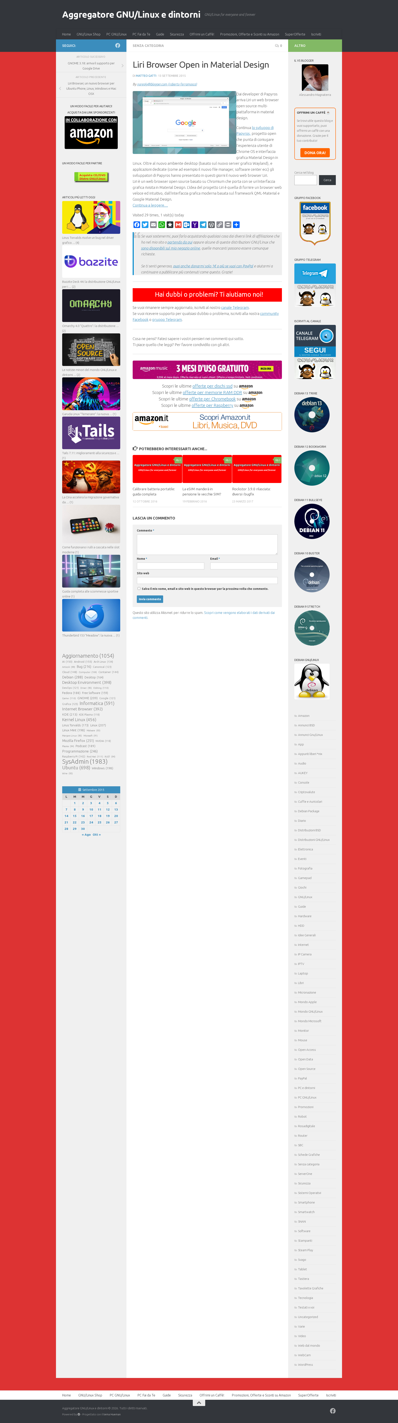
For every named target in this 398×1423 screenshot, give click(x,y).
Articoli (68, 667)
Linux (98, 725)
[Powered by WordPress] (79, 1414)
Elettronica (305, 849)
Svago (302, 1259)
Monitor (303, 1030)
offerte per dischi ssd (213, 385)
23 (83, 822)
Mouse (302, 1040)
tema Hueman (112, 1414)
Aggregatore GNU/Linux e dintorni (131, 14)
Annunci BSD (306, 725)
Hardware (305, 916)
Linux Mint (73, 730)
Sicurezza (177, 34)
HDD (301, 925)
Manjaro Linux (72, 735)
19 (108, 816)
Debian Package (308, 811)
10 (91, 809)
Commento (145, 530)
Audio (302, 763)
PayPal (302, 1078)
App (301, 744)
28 (66, 828)
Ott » (97, 834)
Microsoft (91, 735)
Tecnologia (305, 1298)
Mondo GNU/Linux (310, 1011)
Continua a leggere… (150, 205)
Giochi (302, 887)
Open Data (305, 1059)
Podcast (85, 746)
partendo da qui (179, 242)
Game (69, 698)
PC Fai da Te (141, 34)
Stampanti (305, 1240)
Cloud (69, 672)
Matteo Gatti (146, 75)
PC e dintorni (306, 1088)
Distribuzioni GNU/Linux (314, 839)
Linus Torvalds (75, 725)
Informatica (97, 703)
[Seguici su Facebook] (117, 45)
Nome (142, 558)
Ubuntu (76, 767)
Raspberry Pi (73, 756)
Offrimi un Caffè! (202, 34)
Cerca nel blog (304, 172)
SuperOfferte (295, 34)
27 (116, 822)
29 (74, 828)
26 (108, 822)
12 (108, 809)
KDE (69, 714)
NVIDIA (103, 741)
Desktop (94, 677)
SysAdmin (85, 761)
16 (83, 816)
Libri (301, 983)
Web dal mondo (309, 1345)
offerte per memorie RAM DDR (212, 392)
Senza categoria (148, 46)
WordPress (305, 1364)
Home (66, 34)
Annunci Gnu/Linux (310, 734)
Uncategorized (308, 1317)
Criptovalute (306, 792)
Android (83, 661)
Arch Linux (103, 661)
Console (303, 782)
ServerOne (305, 1173)
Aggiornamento (88, 655)
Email (215, 558)
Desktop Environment (87, 682)
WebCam (304, 1355)
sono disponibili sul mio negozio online (170, 248)
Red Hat (95, 756)
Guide (160, 34)
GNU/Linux (305, 897)
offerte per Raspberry (212, 405)
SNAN (302, 1221)
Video (302, 1336)
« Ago (86, 834)
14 (66, 816)
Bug (84, 666)
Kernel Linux (79, 719)
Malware (93, 730)
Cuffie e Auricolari (310, 801)
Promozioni (305, 1107)
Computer (88, 672)
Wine (67, 773)
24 (91, 822)
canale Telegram (235, 307)
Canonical (102, 666)
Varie (301, 1326)
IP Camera (305, 954)
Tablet (302, 1269)
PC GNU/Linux (116, 34)
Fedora (71, 693)
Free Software (95, 693)
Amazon (303, 715)
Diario (302, 820)
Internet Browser (82, 709)
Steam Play (305, 1250)
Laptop (303, 973)
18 (99, 816)
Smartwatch (306, 1212)
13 (116, 809)
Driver (86, 688)
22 (74, 822)
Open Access (307, 1049)
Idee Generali (307, 935)
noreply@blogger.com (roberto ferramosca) (167, 84)
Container (108, 672)
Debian (72, 677)
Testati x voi (306, 1307)
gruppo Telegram (167, 319)
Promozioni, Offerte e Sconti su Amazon (249, 34)
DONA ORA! (315, 153)
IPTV (301, 964)
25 (99, 822)
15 (74, 816)
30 (83, 828)
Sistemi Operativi (309, 1193)
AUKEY (303, 773)
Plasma (68, 746)
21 (66, 822)
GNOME (88, 698)
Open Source (306, 1069)
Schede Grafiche (309, 1154)
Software (304, 1231)
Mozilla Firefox (78, 741)
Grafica (70, 703)
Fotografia (305, 868)
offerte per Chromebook (212, 398)
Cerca (327, 180)
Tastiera (303, 1278)
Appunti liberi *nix (310, 754)
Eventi (302, 859)
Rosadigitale (306, 1126)
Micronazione (307, 992)
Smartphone (306, 1202)
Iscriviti (316, 34)
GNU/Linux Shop (89, 34)
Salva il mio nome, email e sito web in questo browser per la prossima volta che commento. (205, 588)
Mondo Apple (307, 1002)
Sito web (143, 573)
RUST (110, 756)
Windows (102, 768)
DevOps (70, 687)
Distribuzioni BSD (309, 830)
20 (116, 816)
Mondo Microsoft (310, 1021)
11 (99, 809)
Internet (303, 944)
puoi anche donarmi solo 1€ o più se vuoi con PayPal (213, 266)
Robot (302, 1116)
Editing (101, 688)
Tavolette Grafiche (310, 1288)
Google (107, 698)
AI (67, 661)
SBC (300, 1145)
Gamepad (305, 878)
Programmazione (80, 751)
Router (302, 1135)
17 (91, 816)
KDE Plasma (89, 714)
